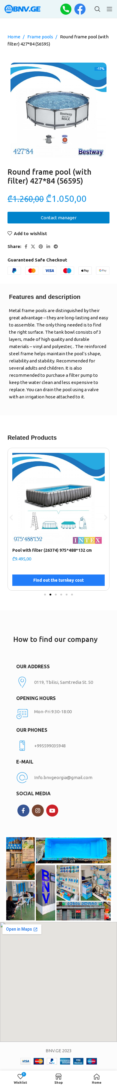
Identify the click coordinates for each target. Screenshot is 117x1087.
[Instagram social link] (38, 811)
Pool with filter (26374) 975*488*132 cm (52, 550)
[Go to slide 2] (50, 594)
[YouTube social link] (52, 811)
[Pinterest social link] (41, 246)
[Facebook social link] (26, 246)
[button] (11, 517)
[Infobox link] (58, 746)
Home (14, 36)
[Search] (98, 9)
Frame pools (40, 36)
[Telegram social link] (56, 246)
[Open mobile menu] (110, 9)
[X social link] (33, 246)
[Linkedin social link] (48, 246)
